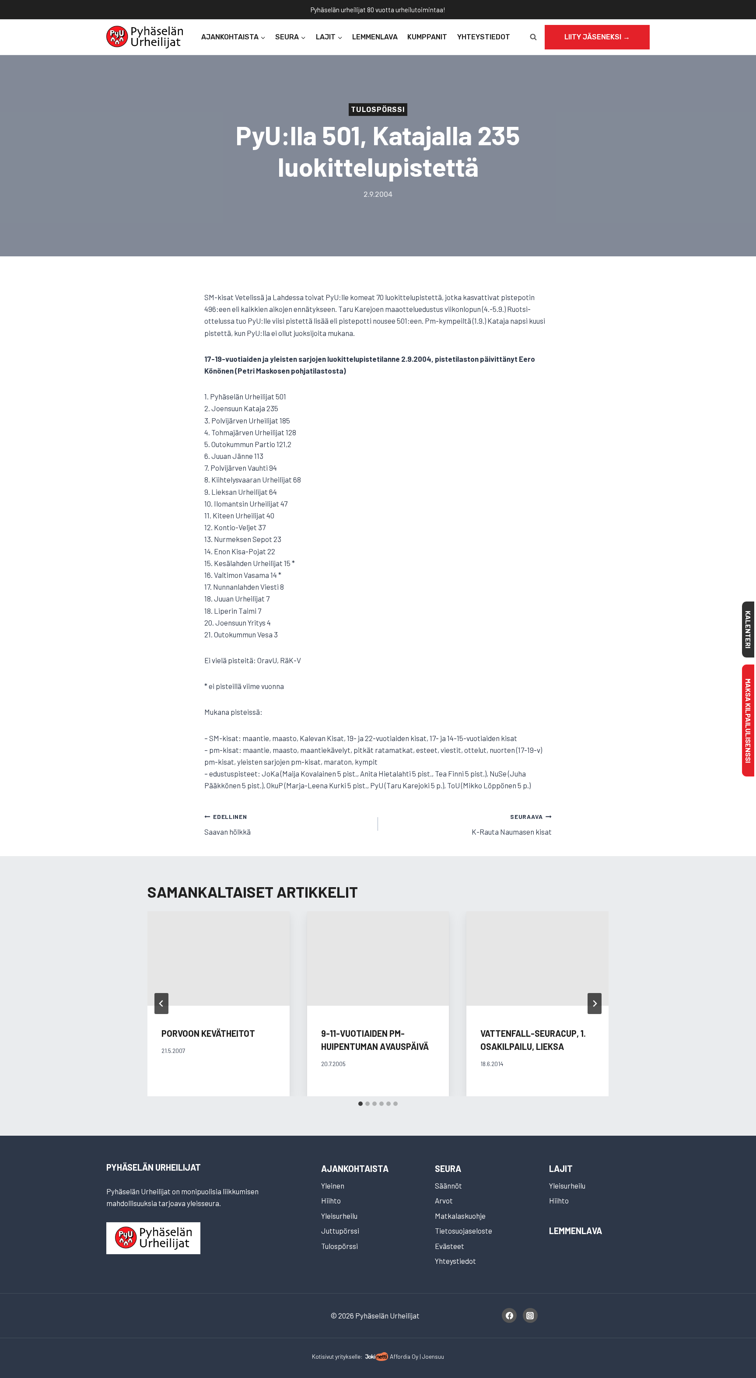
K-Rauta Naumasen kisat (512, 824)
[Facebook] (509, 1315)
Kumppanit (427, 37)
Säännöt (448, 1185)
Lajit (561, 1168)
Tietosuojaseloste (463, 1230)
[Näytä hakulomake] (533, 37)
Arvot (444, 1200)
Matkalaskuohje (460, 1215)
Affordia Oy (404, 1356)
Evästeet (449, 1246)
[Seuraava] (595, 1003)
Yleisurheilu (339, 1215)
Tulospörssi (378, 109)
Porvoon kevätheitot (208, 1033)
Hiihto (331, 1200)
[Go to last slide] (161, 1003)
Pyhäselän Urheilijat (153, 1167)
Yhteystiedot (483, 37)
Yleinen (332, 1185)
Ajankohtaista (354, 1168)
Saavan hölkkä (227, 824)
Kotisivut (323, 1356)
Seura (448, 1168)
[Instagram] (530, 1315)
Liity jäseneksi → (597, 37)
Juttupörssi (340, 1230)
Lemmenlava (375, 37)
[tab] (360, 1104)
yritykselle (347, 1356)
